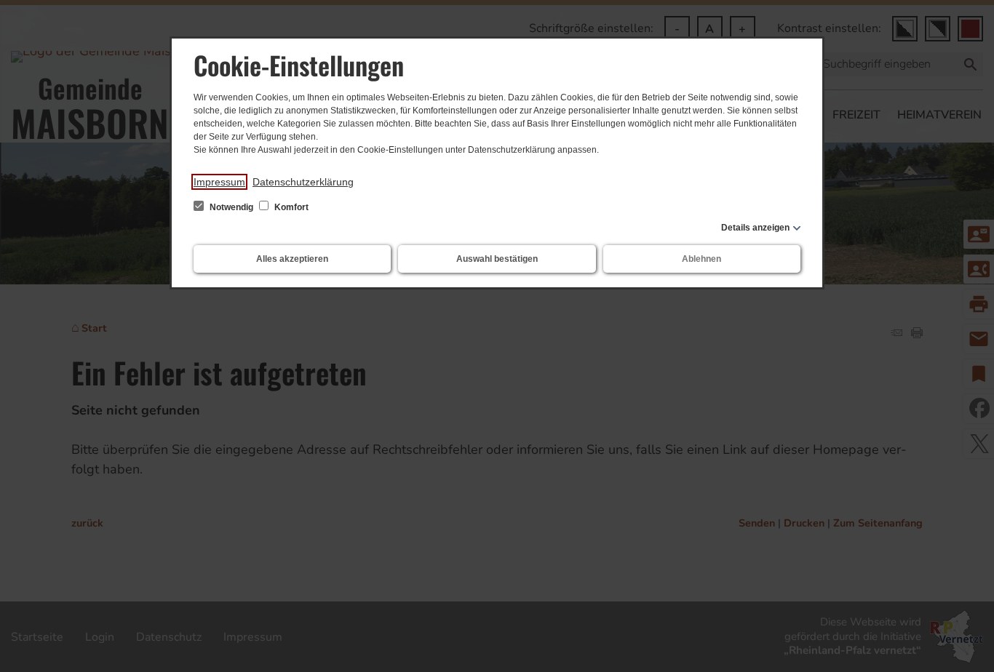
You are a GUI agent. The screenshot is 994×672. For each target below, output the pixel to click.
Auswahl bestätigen (497, 259)
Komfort (290, 207)
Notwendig (231, 207)
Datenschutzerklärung (303, 182)
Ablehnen (701, 259)
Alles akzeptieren (292, 259)
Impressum (219, 182)
